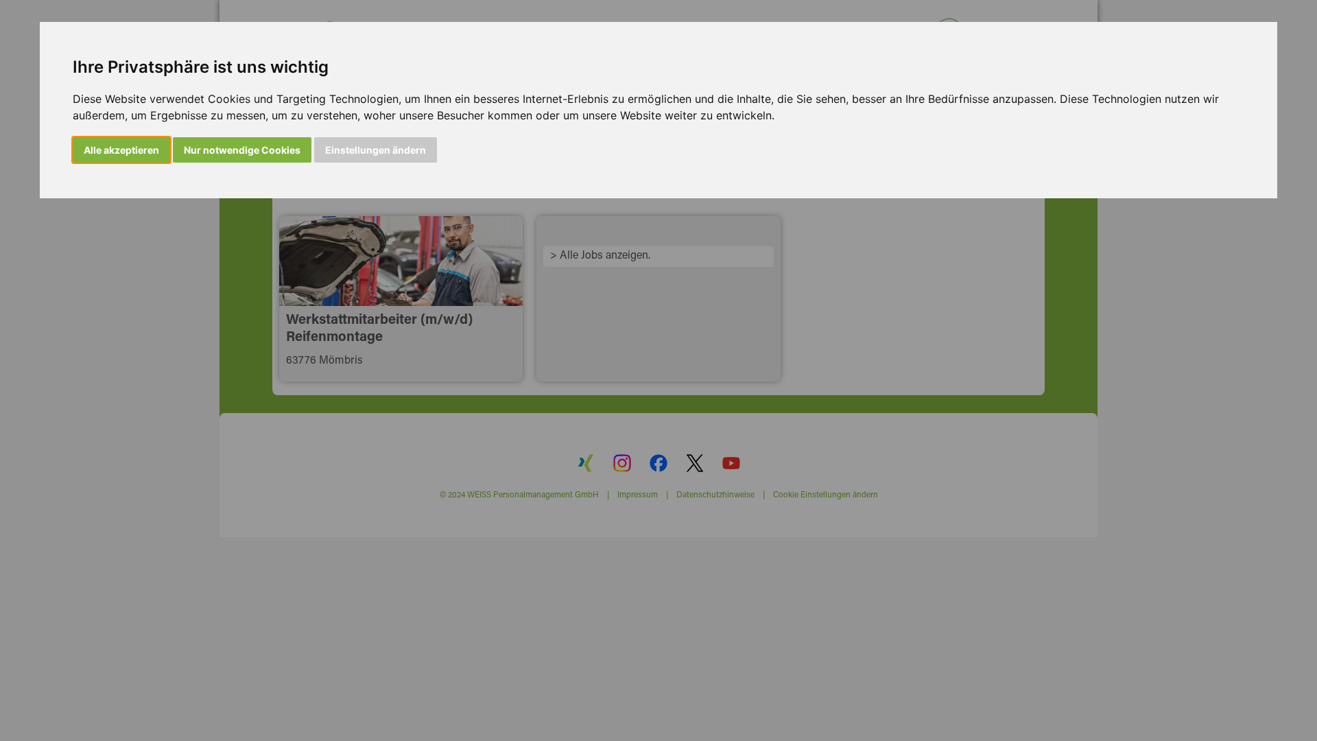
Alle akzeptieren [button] (121, 150)
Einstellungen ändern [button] (375, 150)
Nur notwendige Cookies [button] (242, 150)
